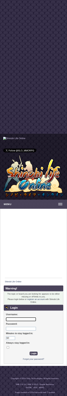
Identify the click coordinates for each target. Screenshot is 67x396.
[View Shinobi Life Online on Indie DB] (14, 138)
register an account (36, 299)
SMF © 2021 (33, 384)
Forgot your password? (33, 359)
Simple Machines (46, 384)
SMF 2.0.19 (21, 384)
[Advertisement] (33, 33)
